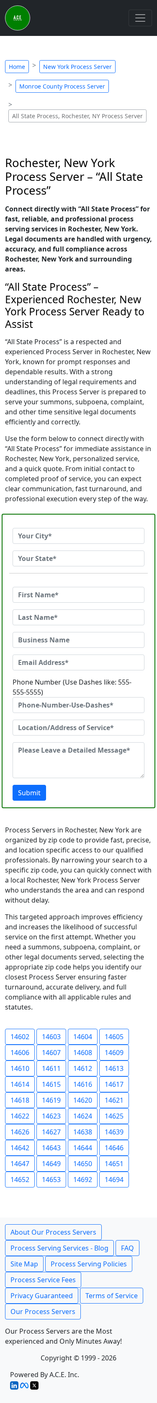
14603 (51, 1036)
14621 (114, 1100)
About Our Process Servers (53, 1232)
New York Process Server (77, 67)
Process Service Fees (43, 1279)
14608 (82, 1052)
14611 (51, 1068)
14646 (114, 1147)
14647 (19, 1163)
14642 (19, 1147)
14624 (82, 1116)
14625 (114, 1116)
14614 (19, 1084)
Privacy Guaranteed (41, 1295)
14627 (51, 1132)
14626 (19, 1132)
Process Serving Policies (89, 1264)
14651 (114, 1163)
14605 (114, 1036)
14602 (19, 1036)
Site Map (24, 1264)
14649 (51, 1163)
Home (17, 67)
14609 (114, 1052)
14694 (114, 1179)
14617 (114, 1084)
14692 (82, 1179)
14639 (114, 1132)
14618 (19, 1100)
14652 (19, 1179)
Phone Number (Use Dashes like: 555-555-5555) (72, 687)
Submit (29, 792)
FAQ (127, 1248)
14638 (82, 1132)
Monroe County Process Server (62, 86)
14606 (19, 1052)
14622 (19, 1116)
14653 (51, 1179)
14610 (19, 1068)
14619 (51, 1100)
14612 (82, 1068)
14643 (51, 1147)
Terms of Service (111, 1295)
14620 (82, 1100)
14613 (114, 1068)
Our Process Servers (42, 1311)
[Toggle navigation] (140, 18)
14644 (82, 1147)
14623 (51, 1116)
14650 (82, 1163)
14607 (51, 1052)
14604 (82, 1036)
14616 (82, 1084)
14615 (51, 1084)
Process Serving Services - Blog (59, 1248)
